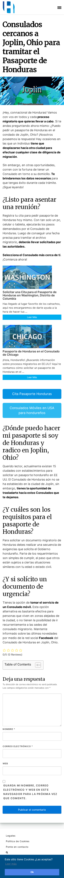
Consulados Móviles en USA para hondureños (32, 410)
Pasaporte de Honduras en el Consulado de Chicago (31, 353)
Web (5, 763)
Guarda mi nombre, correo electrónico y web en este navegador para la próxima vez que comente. (30, 792)
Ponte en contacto (17, 846)
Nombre (9, 729)
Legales (10, 835)
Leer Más (32, 317)
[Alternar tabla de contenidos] (36, 665)
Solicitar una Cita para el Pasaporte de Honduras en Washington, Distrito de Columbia (30, 295)
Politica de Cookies (17, 841)
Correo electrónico (18, 746)
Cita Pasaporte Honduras (32, 394)
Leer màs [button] (11, 863)
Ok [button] (32, 872)
